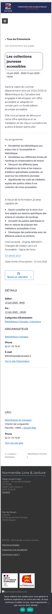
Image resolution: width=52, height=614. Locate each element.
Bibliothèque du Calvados (18, 420)
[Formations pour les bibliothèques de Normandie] (26, 3)
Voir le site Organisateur (17, 361)
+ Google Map (29, 427)
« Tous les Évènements (17, 39)
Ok (22, 609)
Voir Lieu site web (14, 443)
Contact (6, 492)
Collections (35, 321)
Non (30, 609)
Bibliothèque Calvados (16, 321)
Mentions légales (10, 545)
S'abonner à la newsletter (14, 549)
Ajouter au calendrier (17, 276)
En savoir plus (13, 255)
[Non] (48, 603)
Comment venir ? (11, 554)
